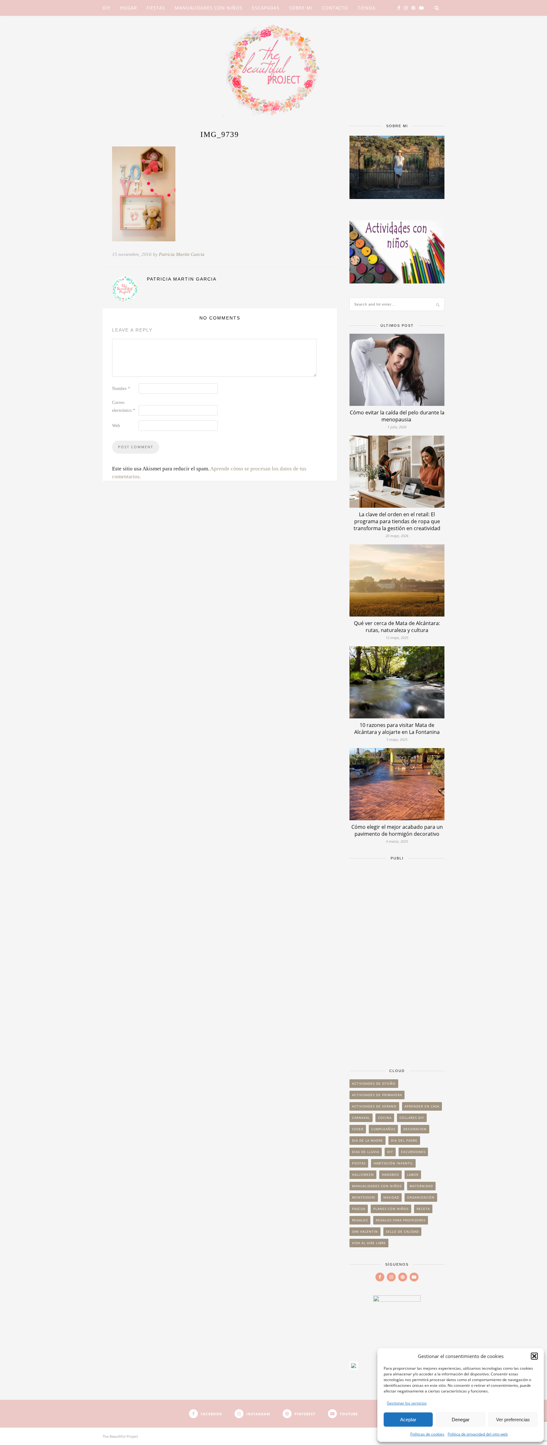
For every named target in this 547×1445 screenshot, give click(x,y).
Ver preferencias (513, 1419)
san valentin (365, 1231)
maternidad (421, 1186)
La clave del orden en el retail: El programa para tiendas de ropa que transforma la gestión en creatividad (397, 521)
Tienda (366, 8)
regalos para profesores (400, 1220)
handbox (390, 1174)
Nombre (121, 388)
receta (423, 1208)
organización (421, 1197)
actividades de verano (374, 1106)
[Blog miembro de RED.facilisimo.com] (353, 1367)
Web (116, 425)
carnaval (361, 1117)
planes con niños (391, 1208)
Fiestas (156, 8)
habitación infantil (393, 1163)
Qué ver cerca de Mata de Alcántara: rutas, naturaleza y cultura (397, 627)
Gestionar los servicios (407, 1403)
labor (412, 1174)
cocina (385, 1117)
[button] (534, 1356)
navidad (391, 1197)
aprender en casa (422, 1106)
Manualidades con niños (208, 8)
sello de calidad (402, 1231)
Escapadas (266, 8)
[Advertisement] (396, 961)
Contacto (335, 8)
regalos (360, 1220)
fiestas (359, 1163)
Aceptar (408, 1419)
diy (390, 1152)
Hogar (128, 8)
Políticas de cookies (427, 1434)
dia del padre (404, 1140)
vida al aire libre (369, 1243)
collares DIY (411, 1117)
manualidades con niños (377, 1186)
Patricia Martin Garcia (181, 254)
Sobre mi (300, 8)
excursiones (413, 1152)
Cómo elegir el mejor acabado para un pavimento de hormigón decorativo (397, 830)
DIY (106, 8)
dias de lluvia (365, 1152)
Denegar (460, 1419)
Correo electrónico (123, 406)
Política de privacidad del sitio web (478, 1434)
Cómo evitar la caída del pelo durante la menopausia (397, 416)
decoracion (415, 1129)
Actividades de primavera (377, 1095)
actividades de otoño (374, 1083)
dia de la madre (367, 1140)
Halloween (363, 1174)
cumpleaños (383, 1129)
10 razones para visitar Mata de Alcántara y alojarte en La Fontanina (397, 728)
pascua (358, 1208)
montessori (363, 1197)
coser (357, 1129)
